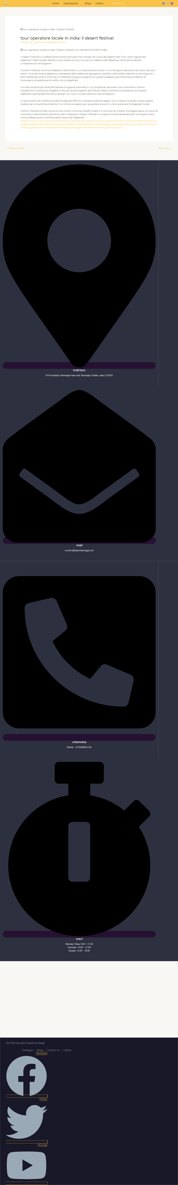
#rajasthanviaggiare (61, 127)
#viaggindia (108, 124)
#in (85, 127)
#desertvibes (83, 121)
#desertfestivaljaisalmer (104, 121)
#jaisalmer (72, 124)
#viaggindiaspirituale (138, 124)
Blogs (25, 42)
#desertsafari (69, 121)
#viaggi (29, 127)
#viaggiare (78, 127)
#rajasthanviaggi (42, 127)
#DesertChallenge (39, 121)
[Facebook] (163, 3)
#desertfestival (147, 121)
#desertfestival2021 (128, 121)
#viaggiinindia (34, 124)
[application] (79, 3)
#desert (24, 121)
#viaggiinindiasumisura (54, 124)
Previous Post (15, 148)
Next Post (165, 148)
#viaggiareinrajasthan (111, 127)
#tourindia (96, 124)
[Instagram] (172, 3)
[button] (118, 3)
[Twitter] (167, 3)
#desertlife (56, 121)
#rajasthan (84, 124)
